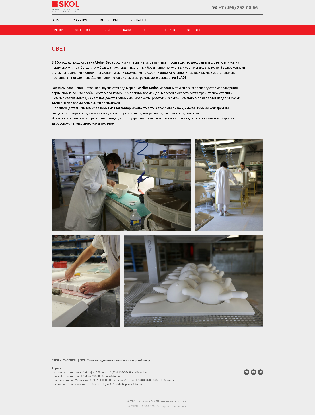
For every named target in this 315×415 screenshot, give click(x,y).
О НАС (56, 20)
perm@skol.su (133, 384)
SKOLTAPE (194, 30)
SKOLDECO (82, 30)
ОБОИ (106, 30)
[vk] (246, 372)
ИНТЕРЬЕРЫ (109, 20)
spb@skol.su (112, 376)
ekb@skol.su (167, 380)
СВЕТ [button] (146, 30)
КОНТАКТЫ (138, 20)
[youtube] (253, 372)
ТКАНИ (126, 30)
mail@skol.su (139, 372)
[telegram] (260, 372)
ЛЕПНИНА (168, 30)
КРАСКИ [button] (57, 30)
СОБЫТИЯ (80, 20)
